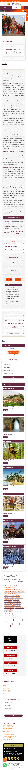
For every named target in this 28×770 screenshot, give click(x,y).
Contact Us (5, 683)
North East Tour (8, 599)
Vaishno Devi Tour (8, 619)
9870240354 (18, 1)
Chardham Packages (7, 740)
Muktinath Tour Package (9, 546)
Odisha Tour (16, 599)
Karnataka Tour (17, 593)
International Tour (19, 581)
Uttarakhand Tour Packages (8, 739)
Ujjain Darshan (7, 494)
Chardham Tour (8, 613)
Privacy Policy (6, 688)
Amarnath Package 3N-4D (10, 415)
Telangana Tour (8, 603)
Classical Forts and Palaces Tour (9, 736)
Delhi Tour (14, 591)
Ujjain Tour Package (17, 617)
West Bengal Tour (17, 603)
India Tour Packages (9, 13)
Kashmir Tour (16, 615)
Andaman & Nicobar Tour (10, 587)
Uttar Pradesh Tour (19, 607)
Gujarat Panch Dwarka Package (9, 726)
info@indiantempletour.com (6, 1)
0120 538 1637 (14, 1)
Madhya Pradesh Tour (9, 597)
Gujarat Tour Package (8, 388)
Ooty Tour (7, 625)
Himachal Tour (18, 629)
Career (4, 685)
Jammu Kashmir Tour (9, 607)
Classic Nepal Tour (8, 520)
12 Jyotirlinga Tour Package (8, 734)
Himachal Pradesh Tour (15, 605)
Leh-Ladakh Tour (15, 595)
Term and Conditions (7, 687)
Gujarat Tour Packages (7, 733)
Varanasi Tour (8, 617)
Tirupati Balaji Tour (7, 729)
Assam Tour (18, 589)
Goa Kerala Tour (7, 441)
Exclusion (18, 279)
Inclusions (9, 279)
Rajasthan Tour (8, 601)
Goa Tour (7, 605)
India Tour (11, 581)
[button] (23, 17)
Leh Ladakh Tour (18, 619)
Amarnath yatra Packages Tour (11, 627)
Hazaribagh (20, 13)
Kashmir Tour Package (7, 737)
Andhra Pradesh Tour (9, 589)
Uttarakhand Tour (8, 609)
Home (3, 13)
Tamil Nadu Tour (16, 601)
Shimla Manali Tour (15, 621)
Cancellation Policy (7, 691)
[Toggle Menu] (5, 7)
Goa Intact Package (8, 467)
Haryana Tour (21, 591)
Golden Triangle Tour (7, 731)
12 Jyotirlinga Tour (9, 629)
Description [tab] (4, 63)
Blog (4, 693)
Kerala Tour (7, 595)
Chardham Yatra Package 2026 (9, 728)
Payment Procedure (7, 690)
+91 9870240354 (17, 264)
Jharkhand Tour (8, 593)
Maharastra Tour (19, 597)
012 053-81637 (14, 348)
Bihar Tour (7, 591)
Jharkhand (15, 13)
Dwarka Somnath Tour (7, 725)
